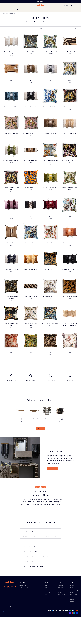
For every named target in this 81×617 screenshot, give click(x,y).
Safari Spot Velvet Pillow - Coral (11, 351)
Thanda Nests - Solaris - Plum (70, 351)
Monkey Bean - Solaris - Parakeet (50, 242)
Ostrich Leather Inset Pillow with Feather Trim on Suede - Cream (69, 324)
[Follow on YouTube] (10, 606)
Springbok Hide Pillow (11, 79)
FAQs (59, 590)
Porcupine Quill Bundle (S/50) (59, 418)
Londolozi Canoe (34, 418)
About (73, 9)
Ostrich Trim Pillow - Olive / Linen (11, 160)
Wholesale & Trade (62, 597)
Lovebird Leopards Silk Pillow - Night (70, 106)
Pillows (39, 9)
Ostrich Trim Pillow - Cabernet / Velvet (50, 215)
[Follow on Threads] (7, 606)
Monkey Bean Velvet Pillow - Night (70, 160)
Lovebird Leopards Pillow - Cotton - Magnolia (31, 134)
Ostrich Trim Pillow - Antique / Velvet (50, 134)
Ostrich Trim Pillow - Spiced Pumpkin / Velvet (30, 270)
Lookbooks (60, 587)
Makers (72, 601)
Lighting (16, 9)
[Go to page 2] (46, 361)
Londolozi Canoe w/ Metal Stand (21, 418)
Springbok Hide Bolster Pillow (31, 160)
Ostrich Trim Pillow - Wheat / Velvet (70, 134)
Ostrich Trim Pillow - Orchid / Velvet (11, 215)
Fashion (68, 9)
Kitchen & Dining (31, 9)
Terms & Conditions (62, 594)
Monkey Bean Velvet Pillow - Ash (30, 51)
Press (46, 587)
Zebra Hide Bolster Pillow (31, 296)
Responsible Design (49, 590)
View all (40, 428)
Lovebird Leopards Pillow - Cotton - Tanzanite (50, 52)
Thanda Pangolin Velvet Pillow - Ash (50, 161)
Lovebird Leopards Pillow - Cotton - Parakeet (70, 188)
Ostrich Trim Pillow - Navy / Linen (11, 269)
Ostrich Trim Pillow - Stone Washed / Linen (11, 52)
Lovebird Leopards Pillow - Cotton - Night (11, 188)
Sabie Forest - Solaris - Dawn (31, 242)
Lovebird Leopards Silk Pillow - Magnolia (11, 134)
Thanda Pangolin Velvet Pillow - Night (11, 324)
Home (4, 13)
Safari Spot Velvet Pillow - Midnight (50, 270)
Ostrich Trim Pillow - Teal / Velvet (11, 106)
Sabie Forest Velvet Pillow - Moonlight (11, 297)
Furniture (22, 9)
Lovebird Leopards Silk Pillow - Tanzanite (70, 79)
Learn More (52, 468)
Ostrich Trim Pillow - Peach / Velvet (69, 242)
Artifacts (30, 400)
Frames (42, 400)
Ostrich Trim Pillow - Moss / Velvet (50, 187)
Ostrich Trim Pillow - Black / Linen (31, 106)
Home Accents (52, 9)
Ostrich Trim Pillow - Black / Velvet (70, 269)
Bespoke (72, 599)
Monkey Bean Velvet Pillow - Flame (31, 187)
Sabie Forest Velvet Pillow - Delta (31, 351)
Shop (7, 13)
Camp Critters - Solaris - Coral (70, 215)
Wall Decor (61, 9)
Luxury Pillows (12, 13)
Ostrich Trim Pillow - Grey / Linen (50, 79)
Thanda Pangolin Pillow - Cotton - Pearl (50, 297)
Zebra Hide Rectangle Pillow (69, 51)
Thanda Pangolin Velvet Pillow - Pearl (30, 324)
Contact (46, 594)
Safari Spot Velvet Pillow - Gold (69, 296)
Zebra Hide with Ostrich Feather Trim (30, 215)
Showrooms (47, 592)
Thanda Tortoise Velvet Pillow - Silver (50, 351)
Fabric (45, 9)
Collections (8, 9)
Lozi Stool (47, 418)
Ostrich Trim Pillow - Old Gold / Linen (31, 79)
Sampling (60, 592)
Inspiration (60, 585)
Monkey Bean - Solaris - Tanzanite (50, 106)
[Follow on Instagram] (3, 606)
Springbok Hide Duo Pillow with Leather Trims (11, 242)
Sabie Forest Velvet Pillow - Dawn (50, 323)
